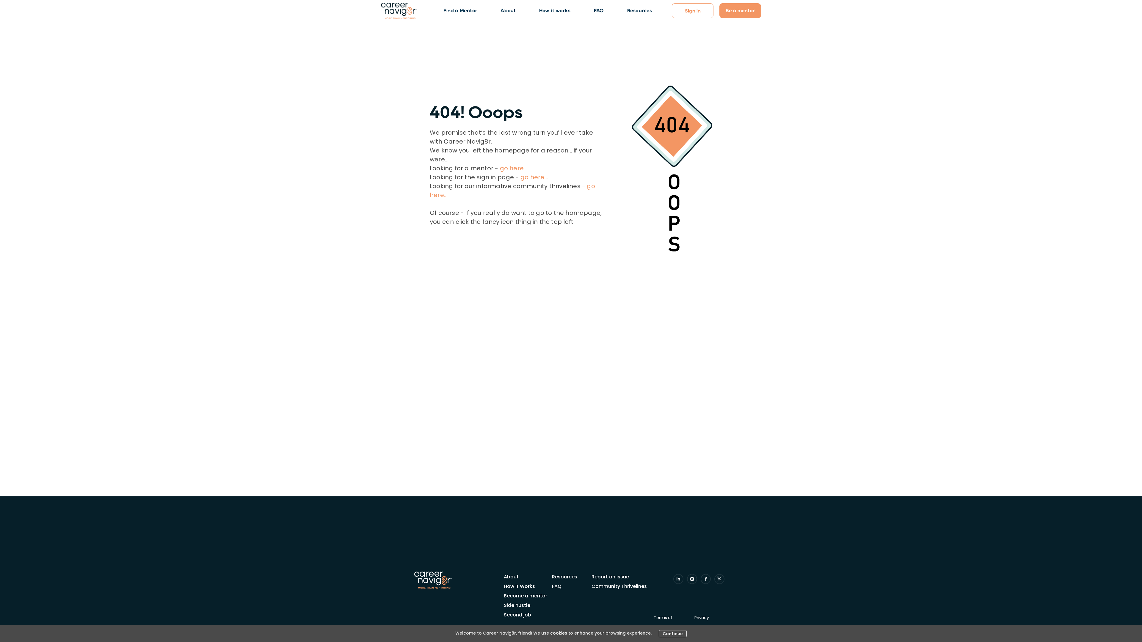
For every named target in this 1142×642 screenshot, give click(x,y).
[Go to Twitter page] (719, 579)
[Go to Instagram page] (692, 579)
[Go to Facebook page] (706, 579)
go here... (514, 168)
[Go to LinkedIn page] (678, 579)
